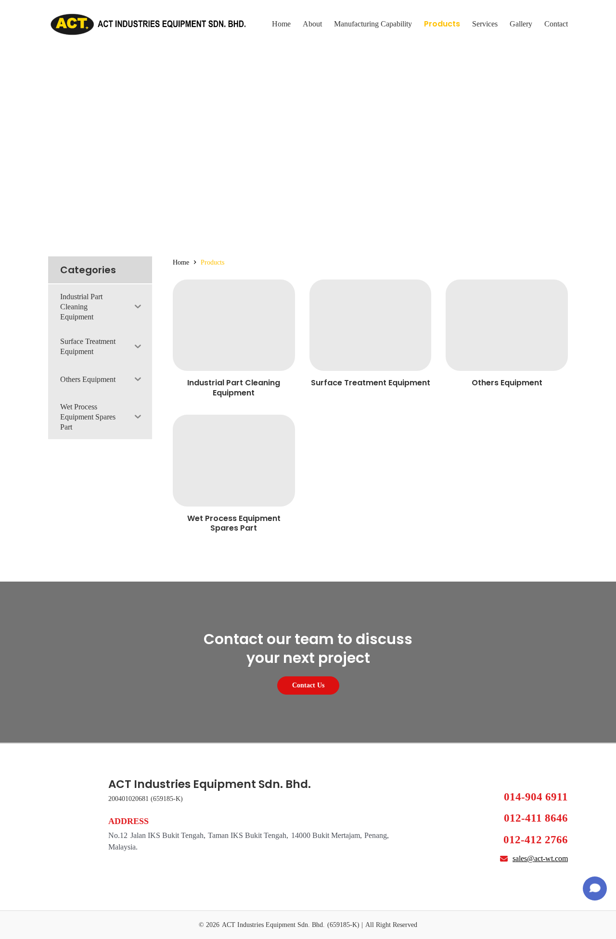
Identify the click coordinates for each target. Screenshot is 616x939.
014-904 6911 (536, 797)
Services (485, 24)
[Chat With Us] (595, 888)
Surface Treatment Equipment (370, 382)
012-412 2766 (535, 840)
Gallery (521, 24)
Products (442, 23)
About (312, 24)
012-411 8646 (536, 818)
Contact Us (308, 685)
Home (281, 24)
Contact (556, 24)
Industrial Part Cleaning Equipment (233, 387)
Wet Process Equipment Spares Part (234, 523)
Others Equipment (507, 382)
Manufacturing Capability (373, 24)
